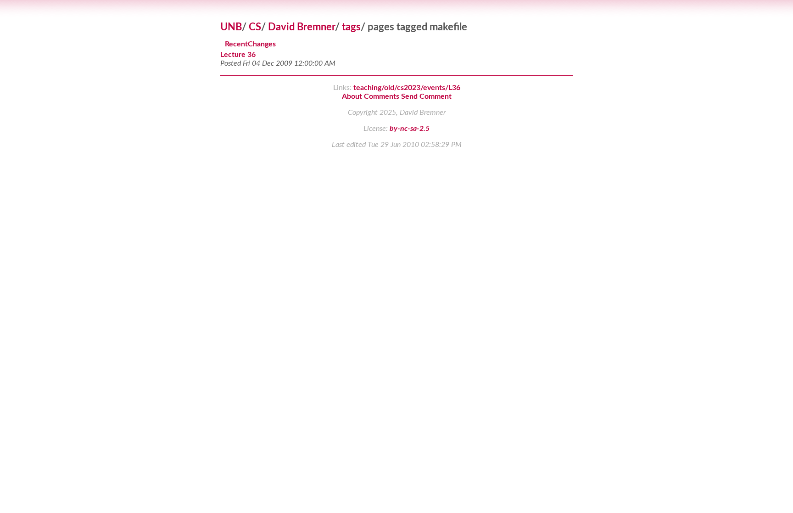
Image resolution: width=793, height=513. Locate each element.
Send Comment (426, 96)
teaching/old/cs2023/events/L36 (406, 87)
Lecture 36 (238, 54)
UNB (231, 27)
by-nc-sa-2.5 (410, 128)
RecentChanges (250, 44)
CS (255, 27)
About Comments (370, 96)
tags (351, 27)
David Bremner (301, 27)
